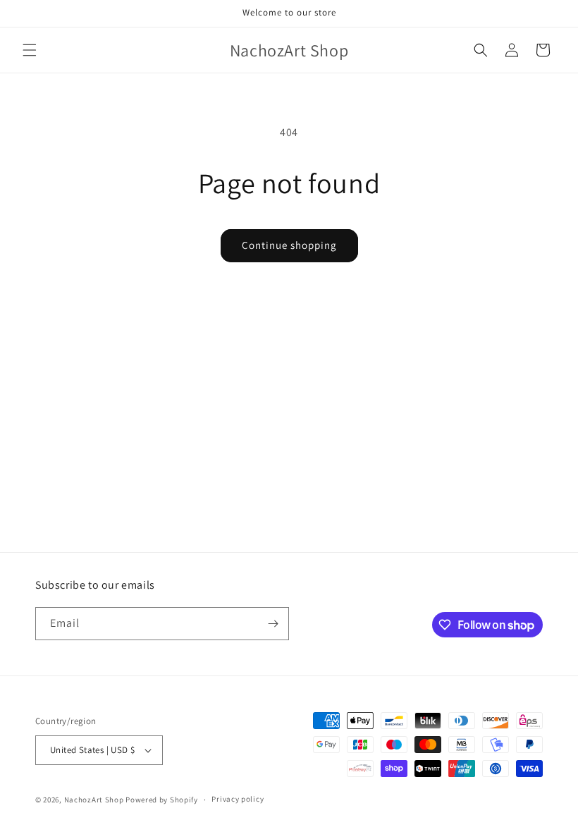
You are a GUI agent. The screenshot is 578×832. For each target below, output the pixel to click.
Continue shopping (289, 245)
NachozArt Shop (94, 800)
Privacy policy (237, 799)
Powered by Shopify (161, 800)
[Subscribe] (272, 623)
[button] (29, 50)
